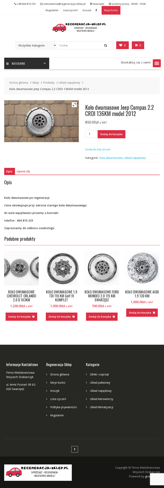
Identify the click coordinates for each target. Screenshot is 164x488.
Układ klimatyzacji (101, 407)
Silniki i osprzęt (99, 374)
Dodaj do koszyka (111, 134)
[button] (157, 63)
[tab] (9, 171)
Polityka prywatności (63, 407)
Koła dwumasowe (111, 158)
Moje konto (111, 10)
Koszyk (87, 10)
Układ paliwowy (100, 382)
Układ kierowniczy (101, 399)
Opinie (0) (23, 171)
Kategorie (18, 63)
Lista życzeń (70, 10)
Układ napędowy (135, 158)
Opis (9, 171)
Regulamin (52, 10)
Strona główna (59, 374)
